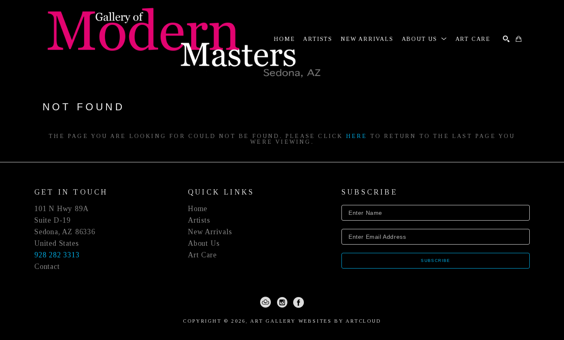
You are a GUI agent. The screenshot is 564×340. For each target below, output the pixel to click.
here (356, 136)
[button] (424, 39)
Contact (47, 266)
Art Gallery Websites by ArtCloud (315, 321)
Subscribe (435, 260)
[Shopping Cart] (518, 39)
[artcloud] (265, 302)
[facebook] (298, 302)
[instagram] (282, 302)
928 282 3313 (57, 255)
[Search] (506, 39)
